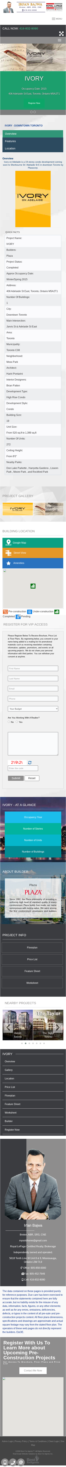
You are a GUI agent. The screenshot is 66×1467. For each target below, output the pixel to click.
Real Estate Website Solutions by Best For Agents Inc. (33, 1454)
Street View (19, 552)
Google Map (19, 542)
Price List (32, 959)
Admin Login (7, 1441)
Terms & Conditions (38, 1441)
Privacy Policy (21, 1441)
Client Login (54, 1441)
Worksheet (32, 983)
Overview (10, 133)
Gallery (9, 1070)
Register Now (34, 103)
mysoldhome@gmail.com (33, 1240)
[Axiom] (18, 1025)
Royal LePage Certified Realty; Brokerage (33, 1246)
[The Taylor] (48, 1025)
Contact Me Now (33, 1370)
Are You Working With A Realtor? (24, 717)
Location (10, 148)
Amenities (18, 563)
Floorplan (32, 947)
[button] (33, 586)
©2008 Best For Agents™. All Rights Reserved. (33, 1451)
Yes (20, 722)
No (12, 722)
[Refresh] (29, 763)
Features (10, 141)
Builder (9, 1121)
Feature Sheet (32, 971)
